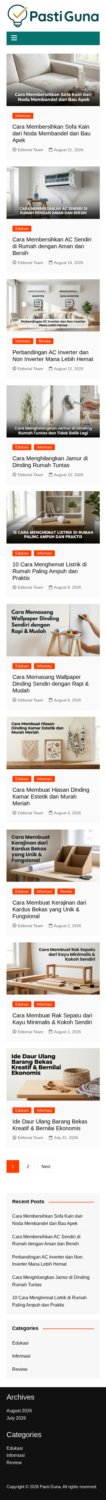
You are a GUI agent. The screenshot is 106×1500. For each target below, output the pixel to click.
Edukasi (22, 228)
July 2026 (16, 1418)
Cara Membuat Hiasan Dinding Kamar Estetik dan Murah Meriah (50, 796)
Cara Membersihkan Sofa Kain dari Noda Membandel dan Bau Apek (51, 133)
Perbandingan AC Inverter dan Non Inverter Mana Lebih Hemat (47, 1261)
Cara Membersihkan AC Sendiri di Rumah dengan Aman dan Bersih (51, 246)
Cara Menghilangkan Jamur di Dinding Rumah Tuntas (51, 1281)
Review (45, 341)
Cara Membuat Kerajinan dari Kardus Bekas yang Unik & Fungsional (49, 909)
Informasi (23, 116)
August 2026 (19, 1410)
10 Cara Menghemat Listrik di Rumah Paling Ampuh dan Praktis (49, 571)
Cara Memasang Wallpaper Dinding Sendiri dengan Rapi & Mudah (50, 684)
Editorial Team (30, 150)
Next (46, 1166)
